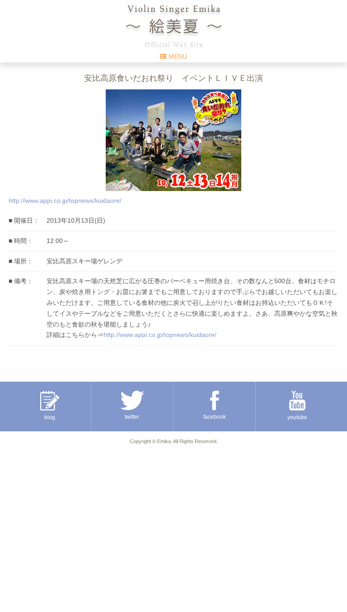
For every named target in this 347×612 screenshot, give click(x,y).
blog (49, 417)
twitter (132, 417)
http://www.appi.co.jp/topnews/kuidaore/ (65, 200)
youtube (297, 417)
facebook (214, 417)
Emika (164, 441)
